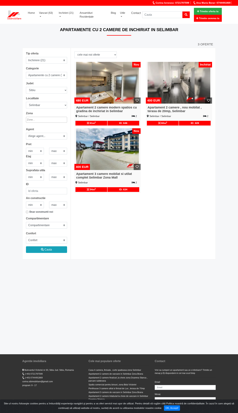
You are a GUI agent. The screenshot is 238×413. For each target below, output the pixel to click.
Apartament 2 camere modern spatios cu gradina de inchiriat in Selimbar (106, 109)
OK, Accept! (172, 408)
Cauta (48, 249)
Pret (28, 144)
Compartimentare (37, 218)
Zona (29, 113)
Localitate (32, 98)
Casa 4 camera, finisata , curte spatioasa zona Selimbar (115, 370)
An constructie (35, 198)
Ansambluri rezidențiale (87, 14)
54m (92, 189)
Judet (29, 83)
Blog (113, 12)
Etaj (28, 156)
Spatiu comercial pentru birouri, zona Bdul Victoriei (112, 384)
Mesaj (157, 394)
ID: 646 (123, 123)
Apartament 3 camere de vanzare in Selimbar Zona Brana (116, 392)
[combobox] (46, 120)
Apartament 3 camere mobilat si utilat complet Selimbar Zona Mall (104, 175)
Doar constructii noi (41, 211)
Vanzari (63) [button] (46, 12)
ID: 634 (123, 189)
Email (157, 382)
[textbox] (43, 120)
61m (92, 122)
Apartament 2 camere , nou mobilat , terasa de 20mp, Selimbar (175, 109)
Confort (31, 233)
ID (27, 184)
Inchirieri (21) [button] (66, 12)
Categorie (32, 68)
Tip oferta (32, 53)
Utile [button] (122, 12)
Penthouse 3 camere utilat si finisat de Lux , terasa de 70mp (117, 388)
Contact (136, 12)
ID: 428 (195, 123)
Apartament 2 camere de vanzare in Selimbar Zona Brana (116, 374)
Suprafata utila (35, 170)
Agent (30, 129)
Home (32, 12)
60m (163, 122)
